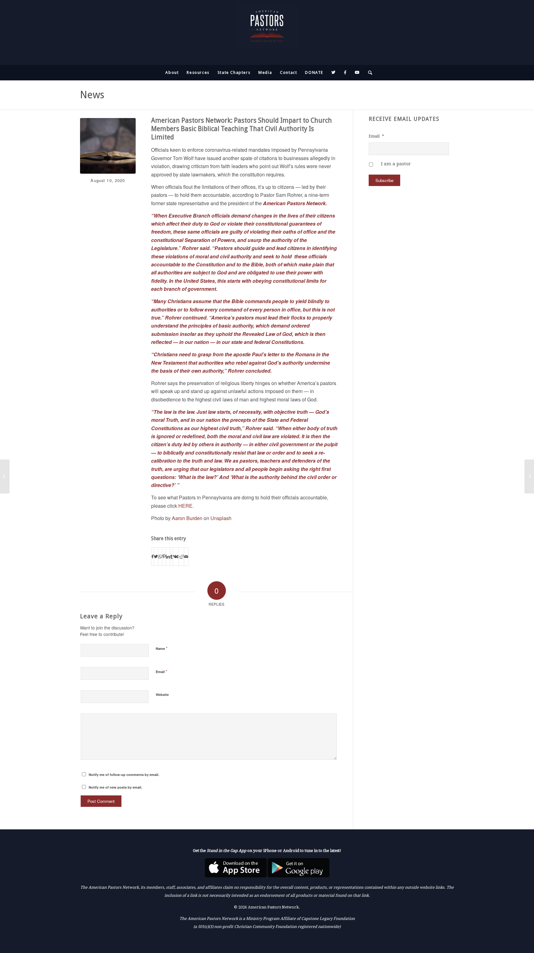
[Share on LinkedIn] (168, 556)
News (92, 95)
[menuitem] (172, 72)
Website (162, 694)
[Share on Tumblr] (171, 556)
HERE (185, 505)
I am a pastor (396, 164)
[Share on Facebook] (152, 556)
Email (161, 671)
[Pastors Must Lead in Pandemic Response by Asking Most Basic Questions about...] (5, 476)
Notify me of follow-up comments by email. (124, 774)
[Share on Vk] (175, 556)
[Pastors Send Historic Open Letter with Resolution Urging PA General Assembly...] (529, 476)
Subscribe (384, 180)
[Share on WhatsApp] (160, 556)
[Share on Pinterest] (164, 556)
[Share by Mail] (186, 556)
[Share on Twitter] (156, 556)
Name (161, 648)
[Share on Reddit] (181, 556)
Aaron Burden (187, 518)
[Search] (368, 72)
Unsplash (220, 518)
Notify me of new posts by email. (115, 787)
